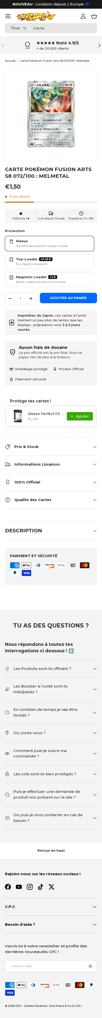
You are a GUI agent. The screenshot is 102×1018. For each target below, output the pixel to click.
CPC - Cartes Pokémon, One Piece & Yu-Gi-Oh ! (49, 1006)
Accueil (10, 61)
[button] (94, 16)
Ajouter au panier (68, 298)
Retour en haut (51, 850)
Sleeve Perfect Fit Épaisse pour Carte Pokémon (46, 414)
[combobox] (51, 28)
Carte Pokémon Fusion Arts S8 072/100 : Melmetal (54, 61)
